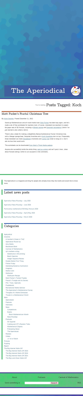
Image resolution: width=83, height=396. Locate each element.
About (14, 377)
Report (6, 346)
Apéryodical (8, 234)
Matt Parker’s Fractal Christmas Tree (25, 114)
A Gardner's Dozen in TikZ (15, 239)
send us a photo (42, 149)
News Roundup (12, 317)
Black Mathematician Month (18, 314)
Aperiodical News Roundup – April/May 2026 (19, 213)
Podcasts (41, 377)
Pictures (7, 341)
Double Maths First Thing (14, 261)
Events (9, 312)
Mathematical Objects (14, 327)
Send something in (12, 383)
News (7, 307)
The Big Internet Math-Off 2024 (17, 356)
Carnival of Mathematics (68, 377)
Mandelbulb (27, 139)
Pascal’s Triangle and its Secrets (17, 281)
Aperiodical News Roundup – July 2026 (17, 201)
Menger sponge (38, 128)
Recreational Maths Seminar (15, 288)
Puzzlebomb (10, 285)
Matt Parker (44, 123)
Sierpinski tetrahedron (54, 128)
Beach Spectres (12, 256)
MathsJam (9, 273)
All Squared (11, 322)
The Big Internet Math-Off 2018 (17, 351)
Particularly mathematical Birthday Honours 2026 (21, 209)
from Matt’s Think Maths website (40, 145)
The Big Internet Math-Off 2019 (17, 353)
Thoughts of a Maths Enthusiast (17, 293)
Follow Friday (10, 264)
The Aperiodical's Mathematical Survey (19, 290)
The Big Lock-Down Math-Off (16, 358)
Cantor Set (45, 139)
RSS (79, 383)
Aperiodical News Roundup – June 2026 (17, 205)
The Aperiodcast (13, 331)
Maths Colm (10, 271)
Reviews (8, 334)
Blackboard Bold (11, 247)
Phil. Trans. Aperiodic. (13, 283)
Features (9, 302)
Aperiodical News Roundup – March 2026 (18, 217)
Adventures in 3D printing (16, 254)
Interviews (9, 305)
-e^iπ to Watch (12, 339)
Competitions (11, 310)
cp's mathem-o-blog (12, 251)
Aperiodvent (10, 300)
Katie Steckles (9, 119)
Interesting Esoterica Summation (17, 266)
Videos (8, 336)
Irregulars (9, 268)
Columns (7, 237)
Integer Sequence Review (15, 259)
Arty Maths (9, 244)
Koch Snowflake (47, 136)
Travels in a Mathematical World (17, 295)
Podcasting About (13, 329)
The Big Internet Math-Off (13, 348)
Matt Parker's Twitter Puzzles (16, 278)
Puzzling (7, 344)
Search (54, 383)
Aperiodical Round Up (13, 242)
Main (5, 297)
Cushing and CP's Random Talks (18, 324)
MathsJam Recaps (13, 276)
